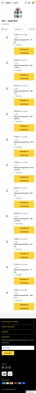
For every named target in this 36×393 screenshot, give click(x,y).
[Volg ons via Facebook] (3, 367)
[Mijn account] (29, 3)
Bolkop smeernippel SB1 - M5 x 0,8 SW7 (23, 117)
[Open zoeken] (26, 3)
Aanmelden (8, 353)
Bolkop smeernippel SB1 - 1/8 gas (23, 41)
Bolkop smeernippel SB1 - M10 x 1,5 (24, 143)
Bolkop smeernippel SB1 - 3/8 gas (23, 245)
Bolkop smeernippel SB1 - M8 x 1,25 (23, 92)
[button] (31, 392)
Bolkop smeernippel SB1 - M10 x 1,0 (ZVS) (24, 168)
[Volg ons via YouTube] (6, 367)
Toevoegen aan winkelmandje (24, 51)
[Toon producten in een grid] (33, 29)
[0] (33, 3)
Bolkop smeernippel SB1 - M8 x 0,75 (23, 296)
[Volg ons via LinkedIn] (9, 367)
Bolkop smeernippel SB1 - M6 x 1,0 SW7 (23, 66)
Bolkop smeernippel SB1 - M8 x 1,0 (23, 194)
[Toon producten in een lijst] (30, 29)
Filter (6, 29)
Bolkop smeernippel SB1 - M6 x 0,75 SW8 (23, 220)
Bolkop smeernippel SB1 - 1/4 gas (23, 271)
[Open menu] (2, 2)
